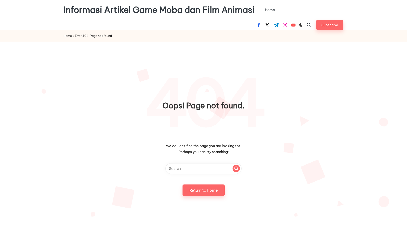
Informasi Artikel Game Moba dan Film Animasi (159, 10)
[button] (329, 25)
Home (68, 36)
